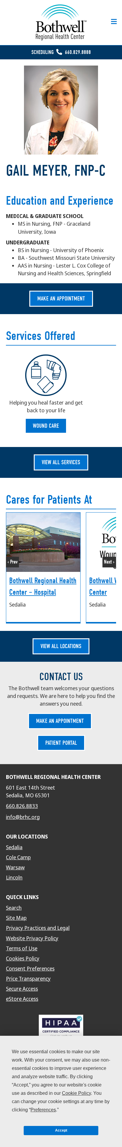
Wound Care (46, 425)
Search (14, 908)
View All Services (61, 462)
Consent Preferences (30, 969)
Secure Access (22, 989)
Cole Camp (18, 857)
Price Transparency (28, 979)
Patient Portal (61, 742)
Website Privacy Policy (32, 938)
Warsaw (15, 867)
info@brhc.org (23, 817)
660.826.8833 (22, 806)
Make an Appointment (61, 298)
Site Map (16, 918)
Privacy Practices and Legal (38, 928)
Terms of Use (21, 948)
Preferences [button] (43, 1109)
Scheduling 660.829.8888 (61, 52)
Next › (109, 562)
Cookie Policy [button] (76, 1093)
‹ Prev (12, 562)
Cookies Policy (22, 959)
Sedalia (14, 847)
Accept (61, 1130)
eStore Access (22, 999)
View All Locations (61, 646)
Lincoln (14, 878)
